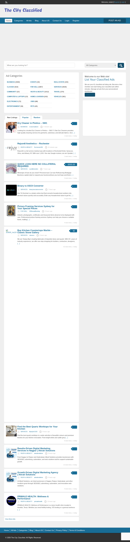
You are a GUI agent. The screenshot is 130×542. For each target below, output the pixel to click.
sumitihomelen (33, 169)
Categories (18, 21)
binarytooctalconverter (36, 189)
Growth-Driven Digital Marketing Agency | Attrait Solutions (37, 473)
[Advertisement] (65, 42)
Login (123, 2)
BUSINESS (24, 126)
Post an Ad (115, 20)
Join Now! (90, 95)
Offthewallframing (34, 211)
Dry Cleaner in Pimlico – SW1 (32, 123)
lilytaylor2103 (33, 431)
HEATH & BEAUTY (37, 92)
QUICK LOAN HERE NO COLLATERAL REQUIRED (36, 165)
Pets (32, 106)
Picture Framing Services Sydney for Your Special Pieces (35, 207)
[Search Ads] (121, 65)
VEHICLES (58, 96)
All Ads (29, 21)
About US (45, 21)
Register (117, 2)
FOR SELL (34, 87)
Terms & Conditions (77, 530)
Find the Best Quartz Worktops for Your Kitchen (37, 427)
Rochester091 (38, 147)
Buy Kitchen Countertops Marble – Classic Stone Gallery (34, 231)
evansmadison (33, 126)
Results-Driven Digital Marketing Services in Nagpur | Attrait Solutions (36, 449)
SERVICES (58, 87)
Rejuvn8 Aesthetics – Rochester (33, 143)
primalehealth (38, 501)
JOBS (32, 101)
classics (31, 235)
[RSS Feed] (6, 2)
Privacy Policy (61, 530)
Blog (36, 21)
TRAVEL (57, 92)
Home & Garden (37, 96)
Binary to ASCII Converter (30, 186)
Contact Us (57, 21)
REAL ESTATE (59, 82)
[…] (73, 133)
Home (8, 21)
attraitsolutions (38, 453)
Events (33, 82)
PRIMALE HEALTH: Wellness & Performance (33, 497)
